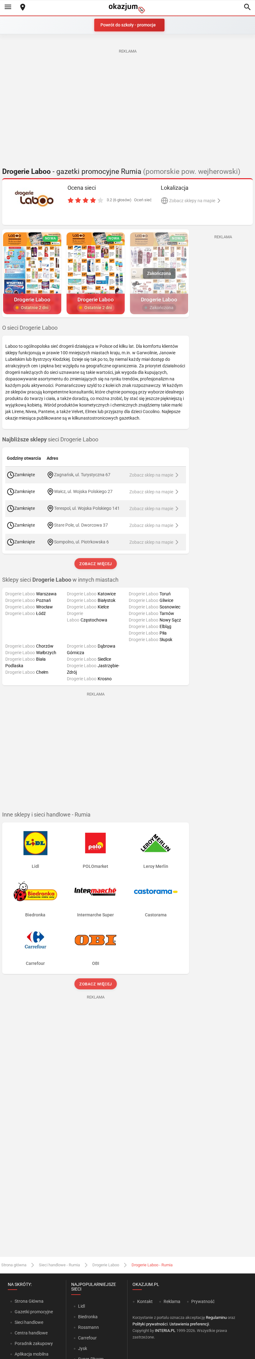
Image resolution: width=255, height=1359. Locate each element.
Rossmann (88, 1327)
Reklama (172, 1301)
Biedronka (88, 1316)
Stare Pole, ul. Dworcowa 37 (81, 525)
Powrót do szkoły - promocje (128, 24)
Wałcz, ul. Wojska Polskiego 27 (83, 491)
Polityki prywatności (150, 1324)
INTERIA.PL (165, 1330)
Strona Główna (29, 1301)
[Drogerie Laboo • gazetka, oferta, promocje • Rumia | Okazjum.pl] (34, 198)
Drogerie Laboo (105, 1265)
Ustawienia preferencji (189, 1324)
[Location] (23, 7)
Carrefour (87, 1337)
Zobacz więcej (95, 563)
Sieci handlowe (29, 1322)
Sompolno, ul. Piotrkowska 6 (81, 541)
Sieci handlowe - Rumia (59, 1265)
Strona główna (13, 1265)
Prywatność (203, 1301)
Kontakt (145, 1301)
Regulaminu (216, 1317)
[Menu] (8, 7)
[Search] (247, 7)
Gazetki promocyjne (34, 1311)
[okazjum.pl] (127, 8)
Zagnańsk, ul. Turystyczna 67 (82, 474)
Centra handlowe (31, 1332)
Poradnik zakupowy (34, 1343)
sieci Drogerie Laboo (50, 439)
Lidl (81, 1306)
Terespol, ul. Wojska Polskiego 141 (87, 508)
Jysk (82, 1348)
